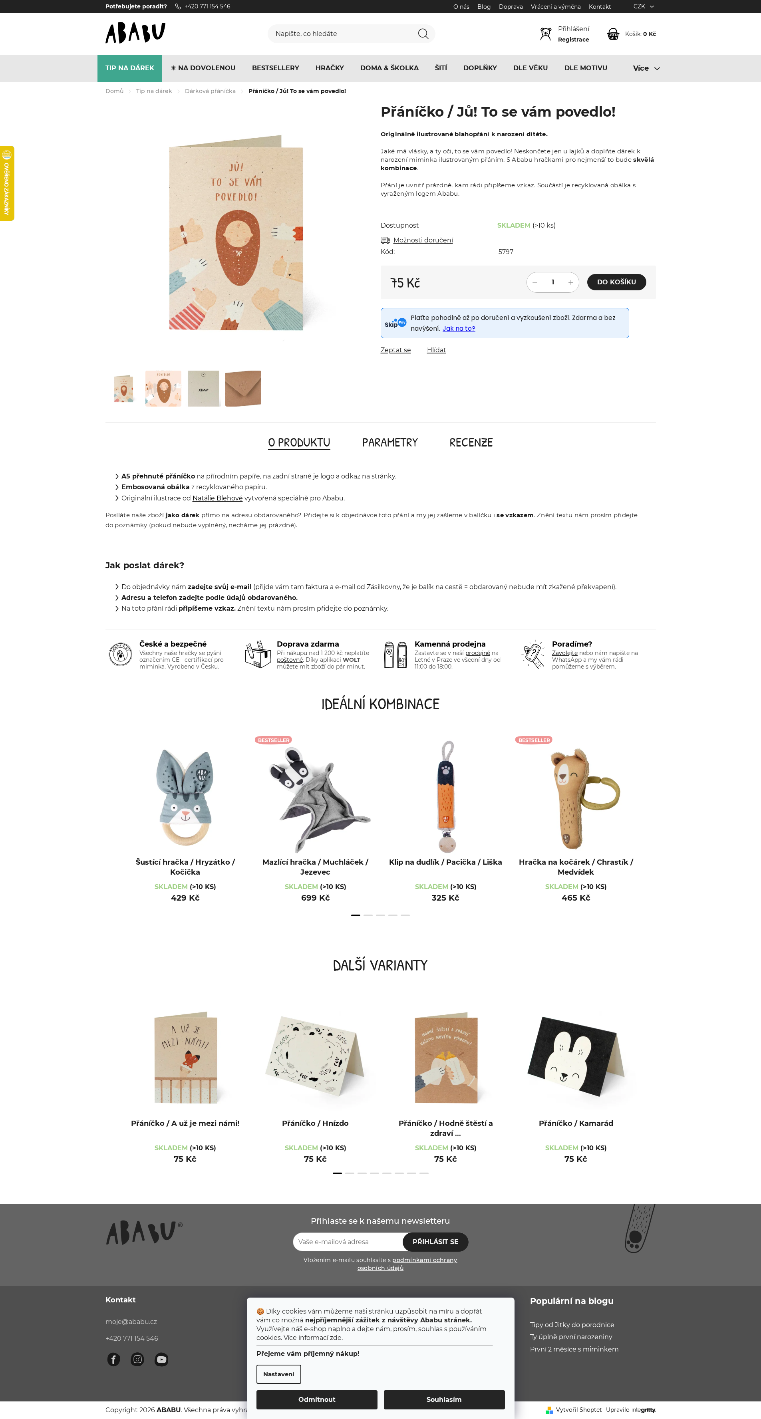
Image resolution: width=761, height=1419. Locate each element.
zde (336, 1338)
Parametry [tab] (390, 442)
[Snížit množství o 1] (535, 282)
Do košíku (616, 282)
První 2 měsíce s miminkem (574, 1349)
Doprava (511, 6)
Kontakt (600, 6)
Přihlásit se (436, 1242)
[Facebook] (113, 1359)
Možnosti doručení (423, 240)
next (648, 833)
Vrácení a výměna (556, 6)
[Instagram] (137, 1359)
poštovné (290, 659)
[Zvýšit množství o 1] (571, 282)
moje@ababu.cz (131, 1322)
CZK (640, 6)
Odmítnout (317, 1399)
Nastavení (278, 1374)
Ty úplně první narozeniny (571, 1337)
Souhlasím (444, 1399)
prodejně (477, 653)
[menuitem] (129, 68)
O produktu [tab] (299, 442)
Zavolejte (565, 653)
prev (113, 833)
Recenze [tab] (471, 442)
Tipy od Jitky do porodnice (572, 1325)
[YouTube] (161, 1359)
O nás (461, 6)
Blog (484, 6)
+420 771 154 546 (131, 1338)
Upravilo (618, 1409)
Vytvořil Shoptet (579, 1409)
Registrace (573, 39)
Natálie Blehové (218, 498)
